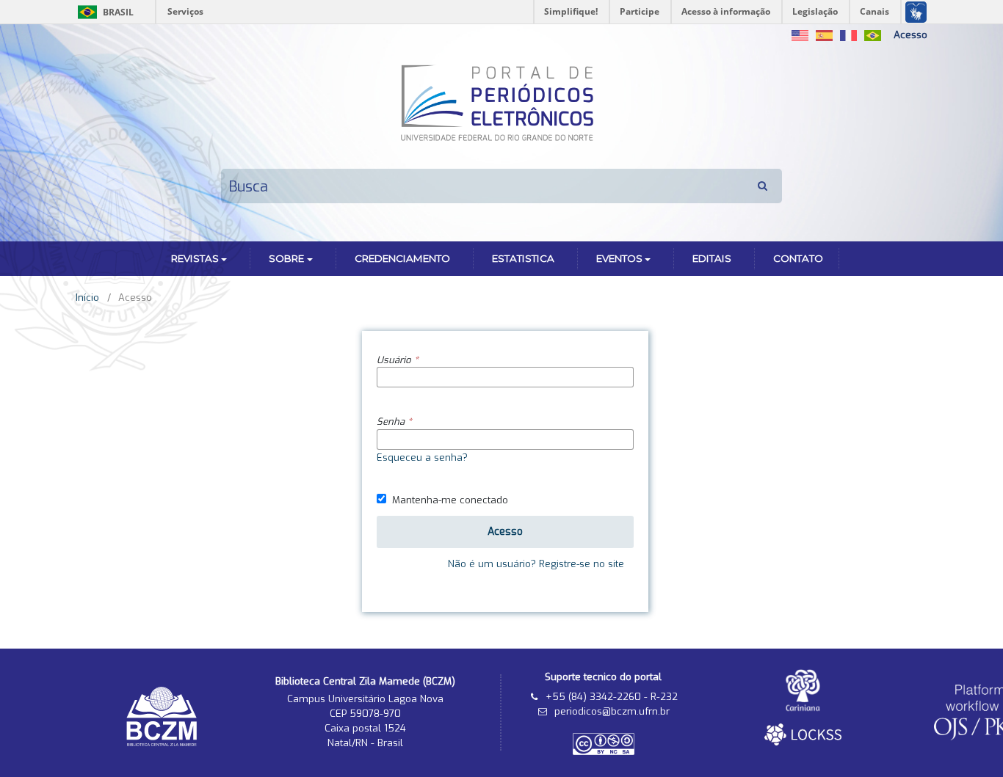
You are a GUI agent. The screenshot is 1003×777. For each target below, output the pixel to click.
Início (87, 297)
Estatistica (523, 258)
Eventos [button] (619, 258)
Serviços (185, 11)
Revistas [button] (195, 258)
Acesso (910, 35)
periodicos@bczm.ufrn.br (612, 711)
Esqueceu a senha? (422, 457)
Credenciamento (402, 258)
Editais (711, 258)
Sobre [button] (286, 258)
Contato (798, 258)
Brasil (103, 12)
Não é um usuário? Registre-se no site (536, 564)
